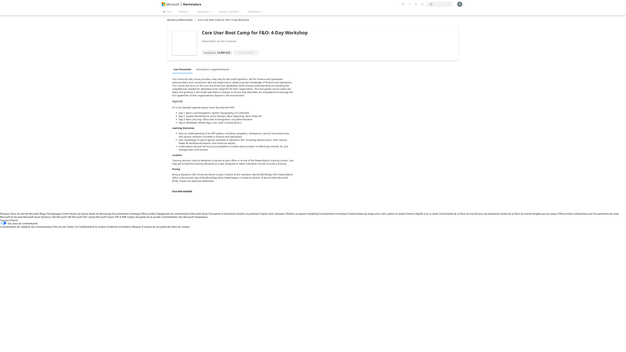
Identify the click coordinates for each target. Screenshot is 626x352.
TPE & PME (121, 217)
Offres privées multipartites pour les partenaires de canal (588, 213)
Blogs (43, 213)
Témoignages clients (57, 213)
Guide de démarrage (100, 213)
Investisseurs (201, 217)
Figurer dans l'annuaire (272, 213)
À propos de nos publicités (156, 226)
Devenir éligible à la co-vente (422, 213)
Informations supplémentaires (212, 69)
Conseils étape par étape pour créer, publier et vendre (377, 213)
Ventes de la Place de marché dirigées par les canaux (528, 213)
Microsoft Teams (105, 217)
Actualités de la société (148, 217)
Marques (136, 226)
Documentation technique (126, 213)
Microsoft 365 (64, 217)
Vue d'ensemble (182, 69)
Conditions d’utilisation (118, 226)
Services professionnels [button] (180, 19)
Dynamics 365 (48, 217)
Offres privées (148, 213)
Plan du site (59, 226)
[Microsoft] (170, 4)
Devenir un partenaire (248, 213)
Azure (37, 217)
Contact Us (72, 226)
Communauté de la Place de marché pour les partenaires (469, 213)
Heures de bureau (78, 213)
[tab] (183, 69)
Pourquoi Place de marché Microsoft (19, 213)
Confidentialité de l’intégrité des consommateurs (26, 226)
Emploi (131, 217)
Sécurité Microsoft (23, 217)
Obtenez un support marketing (301, 213)
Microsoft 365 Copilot (84, 217)
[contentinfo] (195, 20)
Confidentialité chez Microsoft (177, 217)
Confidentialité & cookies (92, 226)
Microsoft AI (6, 217)
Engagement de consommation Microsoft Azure (182, 213)
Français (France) (9, 220)
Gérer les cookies (180, 226)
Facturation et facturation (222, 213)
